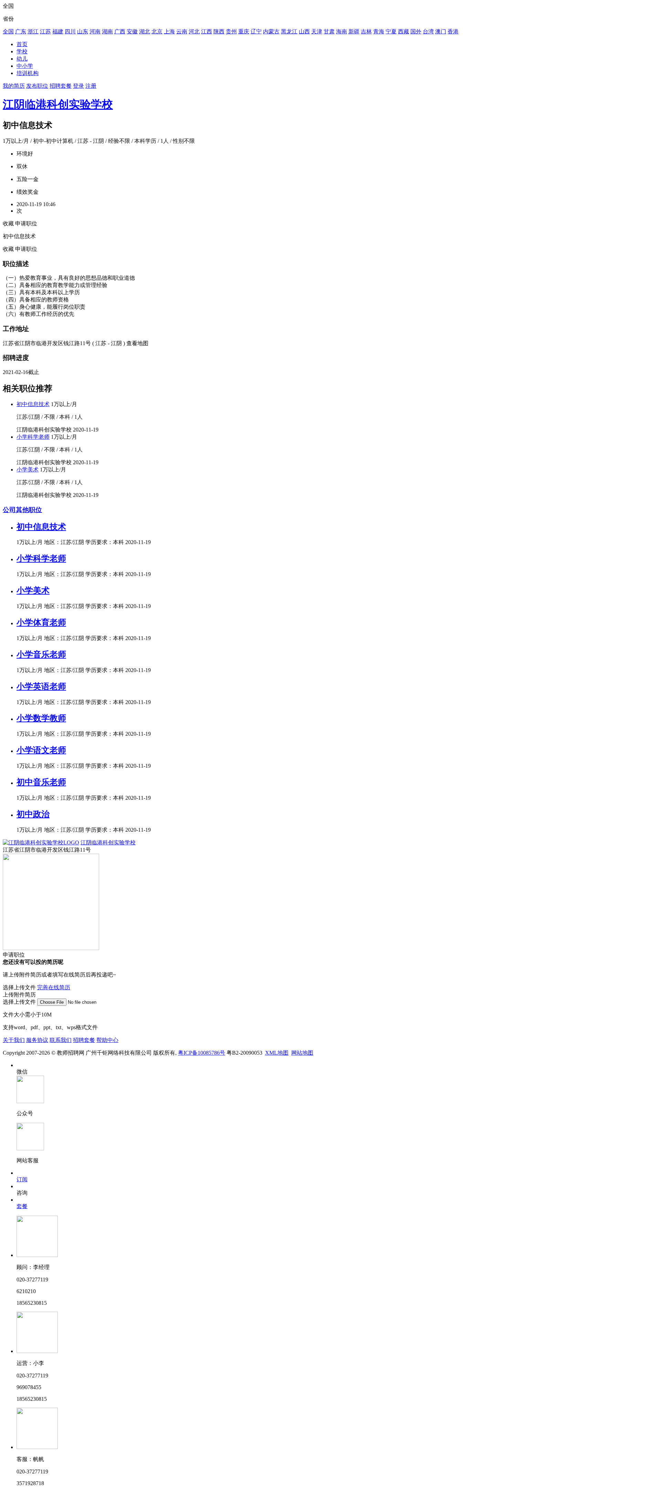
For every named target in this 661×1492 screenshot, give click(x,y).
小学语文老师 (41, 750)
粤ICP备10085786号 (201, 1053)
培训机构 (28, 73)
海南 (341, 31)
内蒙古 (271, 31)
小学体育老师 (41, 622)
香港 (453, 31)
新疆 (353, 31)
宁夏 (391, 31)
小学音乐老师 (41, 654)
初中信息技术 (33, 404)
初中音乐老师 (41, 782)
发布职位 (37, 86)
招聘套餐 (61, 86)
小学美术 (28, 469)
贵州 (231, 31)
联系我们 (61, 1040)
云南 (181, 31)
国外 (415, 31)
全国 (8, 31)
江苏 (45, 31)
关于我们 (14, 1040)
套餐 (22, 1206)
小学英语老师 (41, 686)
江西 (206, 31)
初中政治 (33, 814)
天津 (316, 31)
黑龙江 (289, 31)
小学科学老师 (33, 437)
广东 (20, 31)
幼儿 (22, 59)
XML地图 (276, 1053)
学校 (22, 51)
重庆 (243, 31)
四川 (70, 31)
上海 (169, 31)
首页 (22, 44)
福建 (57, 31)
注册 (90, 86)
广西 (119, 31)
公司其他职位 (22, 509)
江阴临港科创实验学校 (58, 104)
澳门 (440, 31)
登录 (78, 86)
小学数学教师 (41, 718)
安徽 (132, 31)
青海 (378, 31)
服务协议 (37, 1040)
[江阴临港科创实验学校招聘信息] (41, 842)
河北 (194, 31)
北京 (156, 31)
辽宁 (256, 31)
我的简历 (14, 86)
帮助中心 (107, 1040)
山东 (82, 31)
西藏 (403, 31)
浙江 (33, 31)
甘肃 (329, 31)
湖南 (107, 31)
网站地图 (302, 1053)
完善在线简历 (53, 987)
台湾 (428, 31)
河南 (95, 31)
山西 (304, 31)
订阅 (22, 1179)
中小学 (25, 66)
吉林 (366, 31)
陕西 (218, 31)
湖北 (144, 31)
